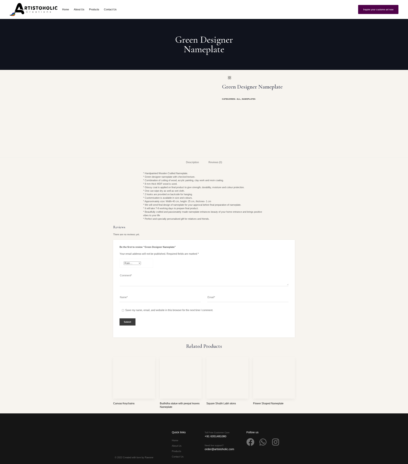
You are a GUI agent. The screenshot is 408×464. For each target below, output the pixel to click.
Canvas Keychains (124, 403)
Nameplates (248, 99)
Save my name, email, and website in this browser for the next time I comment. (169, 310)
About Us (79, 9)
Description (192, 162)
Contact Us (110, 9)
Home (65, 9)
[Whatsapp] (263, 442)
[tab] (192, 162)
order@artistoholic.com (219, 449)
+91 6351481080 (215, 436)
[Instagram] (276, 442)
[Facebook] (250, 442)
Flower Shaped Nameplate (268, 403)
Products (94, 9)
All (239, 99)
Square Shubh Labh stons (221, 403)
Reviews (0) (215, 162)
